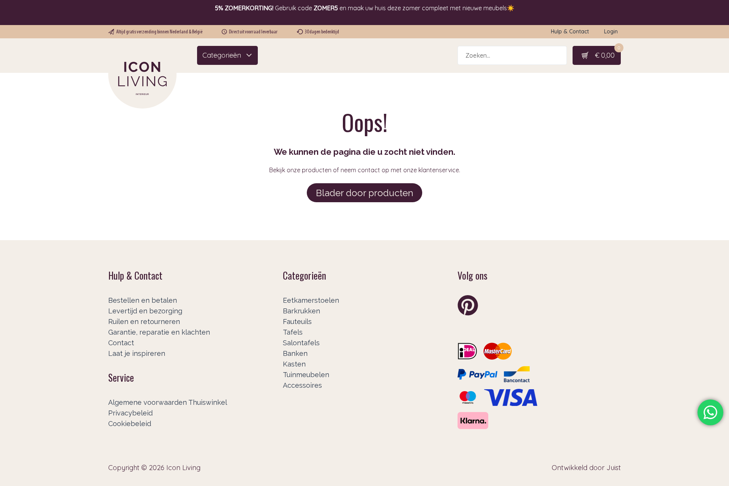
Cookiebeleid (129, 424)
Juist (613, 467)
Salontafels (301, 343)
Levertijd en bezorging (145, 311)
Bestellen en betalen (142, 300)
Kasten (294, 364)
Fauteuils (297, 322)
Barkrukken (301, 311)
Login (611, 31)
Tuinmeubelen (306, 375)
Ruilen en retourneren (144, 322)
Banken (295, 353)
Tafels (293, 332)
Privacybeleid (130, 413)
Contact (121, 343)
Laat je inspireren (136, 353)
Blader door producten (364, 192)
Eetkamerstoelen (311, 300)
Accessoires (302, 385)
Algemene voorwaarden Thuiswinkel (167, 402)
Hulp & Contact (570, 31)
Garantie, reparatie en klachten (159, 332)
